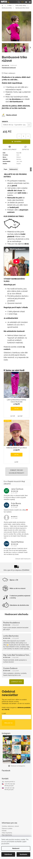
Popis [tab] (5, 169)
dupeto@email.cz (10, 781)
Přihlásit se (8, 723)
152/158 (20, 416)
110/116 (12, 416)
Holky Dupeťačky (7, 833)
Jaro (17, 161)
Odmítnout (8, 854)
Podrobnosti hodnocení (9, 67)
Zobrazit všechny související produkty (16, 471)
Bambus (18, 159)
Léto (20, 161)
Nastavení (15, 848)
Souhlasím (23, 854)
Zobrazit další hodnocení (22, 558)
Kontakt (4, 830)
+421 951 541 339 (9, 787)
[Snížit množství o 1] (19, 136)
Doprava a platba (7, 828)
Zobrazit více (16, 682)
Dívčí (17, 155)
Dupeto (18, 163)
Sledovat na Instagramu (18, 766)
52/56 (16, 462)
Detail (16, 408)
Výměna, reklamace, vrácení (10, 826)
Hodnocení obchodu (16, 614)
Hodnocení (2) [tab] (13, 169)
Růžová (18, 157)
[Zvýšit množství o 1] (28, 136)
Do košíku (17, 141)
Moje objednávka (7, 835)
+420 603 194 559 (10, 783)
